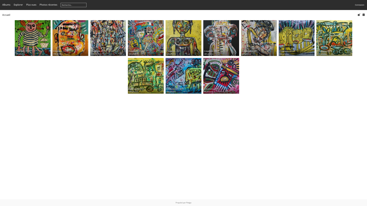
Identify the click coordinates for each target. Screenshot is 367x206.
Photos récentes (48, 4)
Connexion (359, 5)
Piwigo (188, 202)
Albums (6, 4)
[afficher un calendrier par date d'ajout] (359, 14)
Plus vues (31, 4)
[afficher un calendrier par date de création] (363, 14)
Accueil (6, 14)
